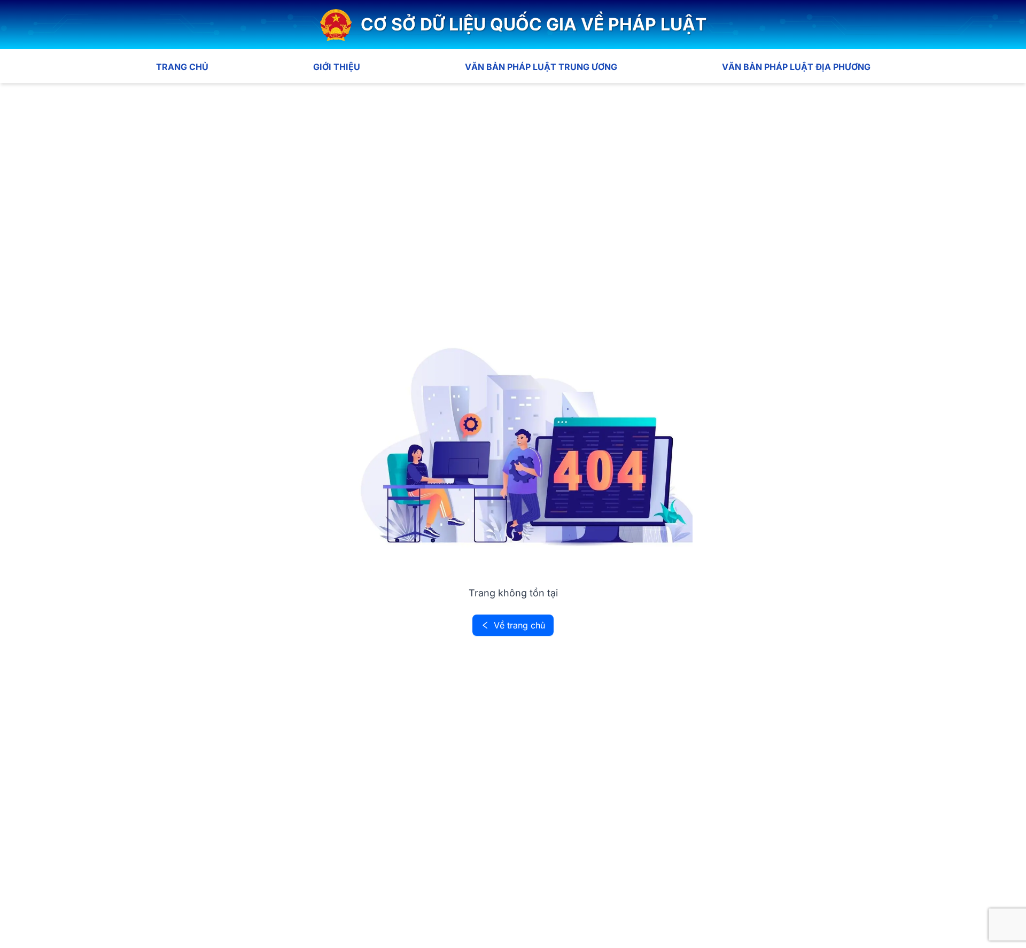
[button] (513, 24)
